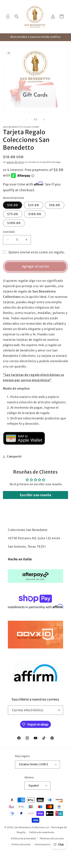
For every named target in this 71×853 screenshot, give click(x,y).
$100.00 (34, 214)
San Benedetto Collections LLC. (32, 827)
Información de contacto (49, 844)
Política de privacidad (23, 838)
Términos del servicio (52, 838)
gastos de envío (15, 162)
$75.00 (12, 214)
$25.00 (33, 205)
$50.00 (54, 205)
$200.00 (14, 223)
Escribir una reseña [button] (35, 495)
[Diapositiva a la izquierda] (26, 119)
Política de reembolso (41, 832)
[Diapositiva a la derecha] (44, 119)
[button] (8, 16)
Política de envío (21, 844)
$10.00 (12, 205)
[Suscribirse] (58, 710)
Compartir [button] (14, 456)
